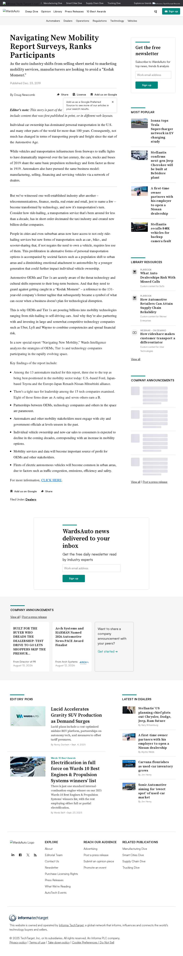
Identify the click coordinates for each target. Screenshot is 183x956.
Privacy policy (18, 942)
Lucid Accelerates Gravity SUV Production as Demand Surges (76, 715)
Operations (82, 20)
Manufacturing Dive (53, 3)
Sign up (173, 11)
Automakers (53, 20)
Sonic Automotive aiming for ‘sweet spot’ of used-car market (152, 790)
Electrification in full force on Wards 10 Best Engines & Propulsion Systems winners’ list (75, 771)
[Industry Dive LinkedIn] (13, 855)
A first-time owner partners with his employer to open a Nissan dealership (162, 200)
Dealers (68, 20)
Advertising (90, 848)
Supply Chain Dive (94, 3)
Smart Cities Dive (74, 3)
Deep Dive (31, 11)
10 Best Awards (96, 11)
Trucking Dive (114, 3)
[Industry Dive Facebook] (20, 855)
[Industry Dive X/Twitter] (28, 855)
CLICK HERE (51, 480)
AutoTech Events (55, 892)
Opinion (46, 11)
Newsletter (51, 867)
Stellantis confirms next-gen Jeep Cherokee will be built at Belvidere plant (162, 165)
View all (135, 359)
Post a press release (155, 482)
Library (58, 11)
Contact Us (52, 861)
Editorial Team (54, 855)
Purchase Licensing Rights (61, 874)
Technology (117, 20)
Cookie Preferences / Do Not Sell (93, 942)
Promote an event (95, 867)
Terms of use (37, 942)
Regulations (100, 20)
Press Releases (74, 11)
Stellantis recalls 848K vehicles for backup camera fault (161, 232)
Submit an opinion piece (99, 861)
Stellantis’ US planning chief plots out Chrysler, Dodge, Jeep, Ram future (154, 714)
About (49, 848)
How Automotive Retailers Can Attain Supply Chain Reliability (156, 305)
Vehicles (132, 20)
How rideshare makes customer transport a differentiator (157, 338)
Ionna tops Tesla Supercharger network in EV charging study (162, 130)
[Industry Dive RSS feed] (35, 855)
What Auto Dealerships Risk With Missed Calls (157, 277)
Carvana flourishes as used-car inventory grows (155, 766)
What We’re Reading (58, 886)
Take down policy (59, 942)
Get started (108, 651)
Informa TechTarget (71, 925)
